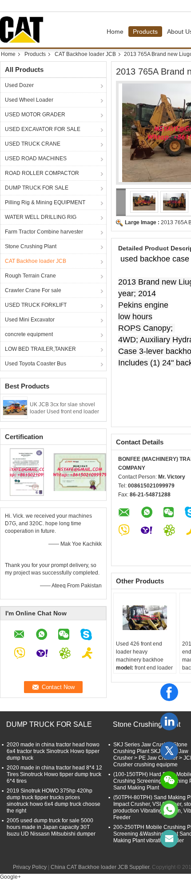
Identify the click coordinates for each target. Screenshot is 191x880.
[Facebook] (169, 692)
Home (115, 31)
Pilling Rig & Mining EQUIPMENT (45, 202)
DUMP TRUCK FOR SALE (36, 188)
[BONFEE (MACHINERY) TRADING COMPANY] (121, 202)
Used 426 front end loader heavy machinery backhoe (139, 652)
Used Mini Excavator (30, 320)
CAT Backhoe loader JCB (85, 54)
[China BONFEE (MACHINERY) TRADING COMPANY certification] (26, 471)
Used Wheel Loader (29, 100)
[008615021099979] (169, 809)
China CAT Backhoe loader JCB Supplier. (101, 867)
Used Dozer (19, 85)
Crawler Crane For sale (33, 290)
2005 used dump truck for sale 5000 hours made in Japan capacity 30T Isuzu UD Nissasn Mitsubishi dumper (51, 827)
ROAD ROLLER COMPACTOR (42, 173)
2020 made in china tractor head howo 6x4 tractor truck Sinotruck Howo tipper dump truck (53, 751)
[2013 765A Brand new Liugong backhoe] (144, 201)
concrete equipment (29, 334)
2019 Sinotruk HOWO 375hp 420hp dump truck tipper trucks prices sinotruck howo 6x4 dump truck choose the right (53, 801)
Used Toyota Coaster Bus (35, 364)
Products (145, 31)
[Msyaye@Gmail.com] (169, 838)
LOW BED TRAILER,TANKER (40, 349)
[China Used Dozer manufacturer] (24, 29)
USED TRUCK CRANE (32, 144)
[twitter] (169, 751)
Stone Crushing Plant (30, 246)
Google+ (10, 877)
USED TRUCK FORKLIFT (36, 305)
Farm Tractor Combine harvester (44, 232)
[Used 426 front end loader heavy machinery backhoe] (145, 617)
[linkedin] (169, 721)
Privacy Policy (30, 867)
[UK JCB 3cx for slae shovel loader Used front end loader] (15, 407)
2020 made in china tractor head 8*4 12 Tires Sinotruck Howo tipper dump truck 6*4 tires (54, 774)
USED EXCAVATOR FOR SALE (42, 129)
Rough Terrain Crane (30, 276)
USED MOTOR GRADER (35, 114)
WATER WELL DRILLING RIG (40, 217)
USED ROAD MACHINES (36, 158)
